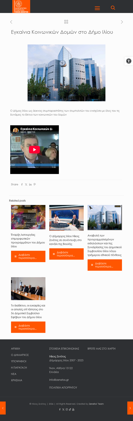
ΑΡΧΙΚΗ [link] (15, 348)
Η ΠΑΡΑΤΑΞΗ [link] (19, 367)
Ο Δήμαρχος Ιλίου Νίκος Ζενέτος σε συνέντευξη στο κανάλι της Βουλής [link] (65, 240)
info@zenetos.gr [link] (59, 379)
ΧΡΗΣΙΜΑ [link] (16, 380)
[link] (129, 61)
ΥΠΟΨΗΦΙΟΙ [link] (18, 361)
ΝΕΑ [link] (13, 374)
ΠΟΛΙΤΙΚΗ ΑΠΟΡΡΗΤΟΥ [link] (63, 387)
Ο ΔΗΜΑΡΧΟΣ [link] (20, 355)
